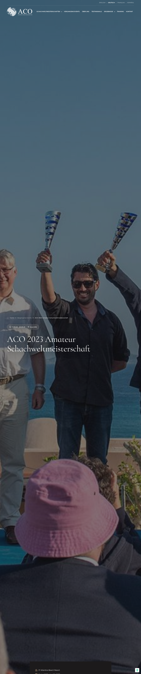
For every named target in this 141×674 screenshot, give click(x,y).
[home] (19, 11)
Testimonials (97, 11)
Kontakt (129, 11)
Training (120, 11)
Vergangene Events (72, 11)
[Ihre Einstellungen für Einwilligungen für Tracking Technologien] (137, 670)
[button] (49, 12)
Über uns (85, 11)
